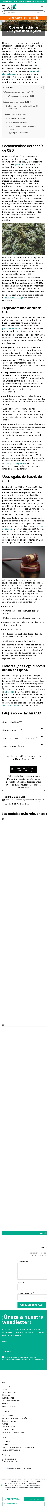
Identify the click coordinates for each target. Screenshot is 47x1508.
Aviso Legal (6, 1442)
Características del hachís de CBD (19, 92)
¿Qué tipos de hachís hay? (19, 133)
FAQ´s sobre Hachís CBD (15, 114)
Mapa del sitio (10, 1406)
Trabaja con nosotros (11, 1401)
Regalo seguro (10, 1421)
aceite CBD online (10, 705)
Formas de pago (8, 1427)
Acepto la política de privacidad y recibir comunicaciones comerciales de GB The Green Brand (23, 1358)
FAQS (6, 1424)
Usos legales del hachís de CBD (18, 102)
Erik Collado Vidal (15, 796)
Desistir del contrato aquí (13, 1432)
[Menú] (4, 6)
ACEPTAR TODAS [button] (35, 1499)
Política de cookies (9, 1444)
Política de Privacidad (12, 1335)
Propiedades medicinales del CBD (21, 96)
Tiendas (7, 1395)
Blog (6, 1404)
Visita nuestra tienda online (22, 17)
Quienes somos (8, 1398)
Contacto (6, 1389)
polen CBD (20, 164)
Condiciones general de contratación (18, 1447)
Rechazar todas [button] (13, 1499)
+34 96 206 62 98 (10, 1459)
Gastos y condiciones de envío (14, 1418)
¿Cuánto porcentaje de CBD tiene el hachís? (22, 127)
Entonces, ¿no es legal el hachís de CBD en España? (24, 107)
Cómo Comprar (8, 1415)
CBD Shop (9, 691)
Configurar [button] (12, 1504)
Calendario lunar (9, 1430)
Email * (5, 1341)
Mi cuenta (6, 1387)
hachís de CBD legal (14, 297)
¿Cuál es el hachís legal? (18, 122)
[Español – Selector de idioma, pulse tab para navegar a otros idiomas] (43, 7)
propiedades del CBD (12, 328)
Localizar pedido (9, 1392)
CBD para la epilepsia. (16, 463)
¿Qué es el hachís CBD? (17, 118)
